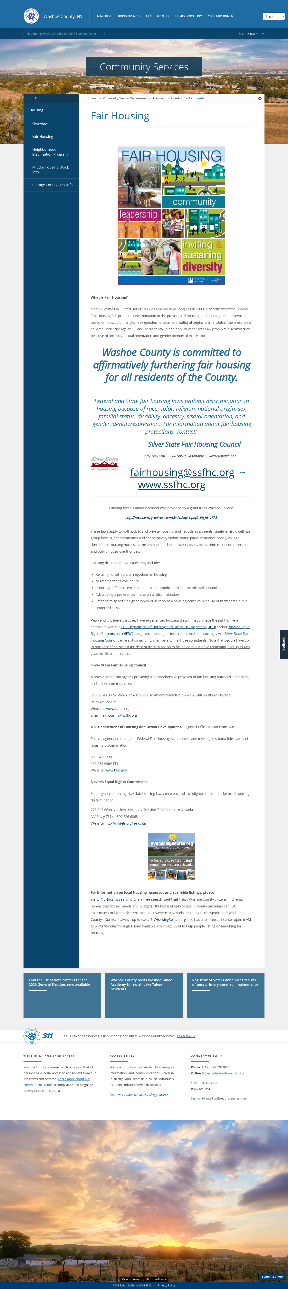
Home (92, 98)
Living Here (104, 16)
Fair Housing (42, 136)
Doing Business (129, 16)
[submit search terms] (100, 33)
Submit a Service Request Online (223, 1073)
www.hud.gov (116, 770)
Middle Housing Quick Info (50, 169)
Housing (36, 110)
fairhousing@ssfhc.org (182, 472)
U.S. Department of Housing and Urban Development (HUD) (168, 627)
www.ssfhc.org (172, 484)
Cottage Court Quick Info (52, 184)
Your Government (221, 16)
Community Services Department (124, 98)
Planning (158, 98)
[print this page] (259, 98)
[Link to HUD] (172, 216)
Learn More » (186, 1036)
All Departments (250, 34)
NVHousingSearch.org (118, 899)
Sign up (196, 1098)
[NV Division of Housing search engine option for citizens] (172, 856)
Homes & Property (188, 16)
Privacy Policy (166, 1285)
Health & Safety (157, 16)
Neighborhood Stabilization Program (50, 152)
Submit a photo (272, 1276)
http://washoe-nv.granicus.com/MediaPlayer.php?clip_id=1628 (171, 517)
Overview (40, 123)
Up (35, 98)
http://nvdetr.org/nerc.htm (126, 823)
